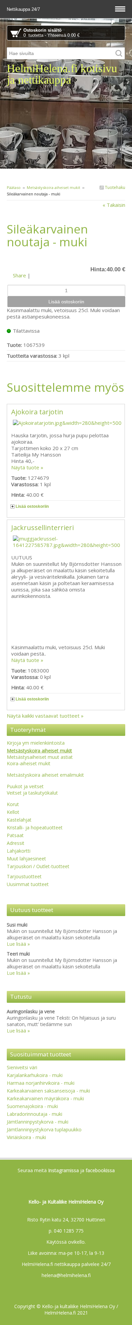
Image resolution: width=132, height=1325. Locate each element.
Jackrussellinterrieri (42, 527)
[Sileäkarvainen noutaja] (66, 260)
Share (19, 275)
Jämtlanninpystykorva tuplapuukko (44, 1129)
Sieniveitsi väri (22, 1067)
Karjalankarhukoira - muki (35, 1075)
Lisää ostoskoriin (32, 506)
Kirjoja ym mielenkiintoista (36, 743)
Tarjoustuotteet (24, 876)
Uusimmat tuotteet (28, 884)
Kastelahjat (19, 820)
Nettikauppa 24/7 (24, 9)
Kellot (13, 812)
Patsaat (15, 835)
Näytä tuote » (27, 467)
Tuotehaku (114, 187)
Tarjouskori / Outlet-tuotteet (38, 866)
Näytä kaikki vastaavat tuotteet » (45, 715)
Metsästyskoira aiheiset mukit (53, 187)
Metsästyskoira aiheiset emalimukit (45, 775)
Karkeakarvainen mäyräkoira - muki (45, 1098)
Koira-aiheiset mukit (28, 763)
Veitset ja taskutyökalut (32, 793)
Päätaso (14, 187)
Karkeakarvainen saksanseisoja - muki (48, 1090)
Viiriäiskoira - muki (26, 1137)
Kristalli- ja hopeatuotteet (35, 827)
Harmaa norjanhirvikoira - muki (40, 1083)
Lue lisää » (18, 944)
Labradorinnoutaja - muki (34, 1114)
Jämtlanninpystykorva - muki (37, 1122)
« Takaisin (114, 204)
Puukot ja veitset (25, 786)
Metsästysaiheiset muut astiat (40, 757)
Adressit (15, 843)
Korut (13, 804)
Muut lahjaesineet (26, 858)
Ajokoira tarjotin (37, 411)
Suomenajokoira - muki (32, 1106)
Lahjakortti (18, 851)
